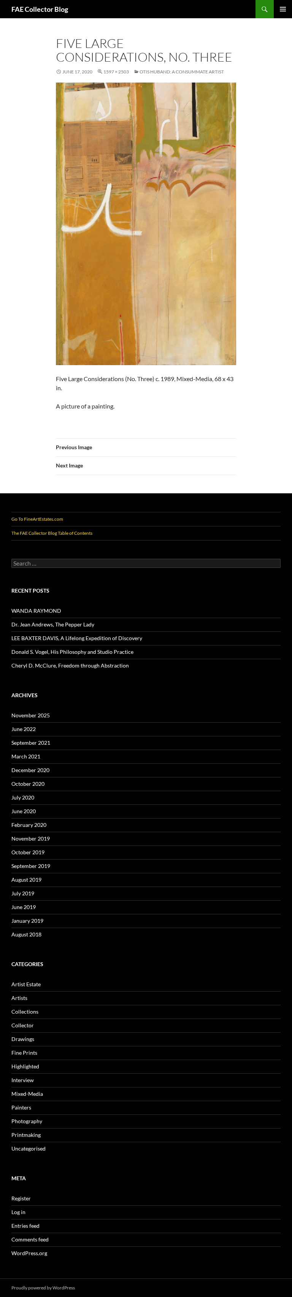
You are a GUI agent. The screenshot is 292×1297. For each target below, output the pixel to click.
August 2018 (26, 934)
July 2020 (22, 797)
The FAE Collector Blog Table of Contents (51, 533)
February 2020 (28, 825)
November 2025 (30, 715)
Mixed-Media (27, 1093)
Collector (22, 1025)
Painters (21, 1107)
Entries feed (25, 1225)
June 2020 (23, 811)
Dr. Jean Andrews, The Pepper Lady (52, 624)
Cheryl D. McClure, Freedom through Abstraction (70, 665)
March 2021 (25, 756)
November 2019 (30, 838)
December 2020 (30, 770)
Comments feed (30, 1239)
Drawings (22, 1039)
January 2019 (27, 920)
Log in (18, 1212)
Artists (19, 998)
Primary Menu (283, 9)
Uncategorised (28, 1148)
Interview (22, 1080)
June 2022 (23, 729)
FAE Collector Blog (39, 9)
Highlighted (25, 1066)
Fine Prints (24, 1052)
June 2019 (23, 907)
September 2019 (30, 866)
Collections (24, 1011)
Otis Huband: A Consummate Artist (182, 72)
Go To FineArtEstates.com (37, 519)
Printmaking (26, 1135)
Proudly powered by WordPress (43, 1288)
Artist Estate (26, 984)
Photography (26, 1121)
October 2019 (27, 852)
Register (21, 1198)
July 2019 (22, 893)
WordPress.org (29, 1253)
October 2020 (27, 783)
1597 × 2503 (116, 72)
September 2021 (30, 742)
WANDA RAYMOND (36, 610)
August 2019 (26, 879)
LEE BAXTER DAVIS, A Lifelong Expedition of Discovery (76, 638)
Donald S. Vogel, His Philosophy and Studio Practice (72, 651)
